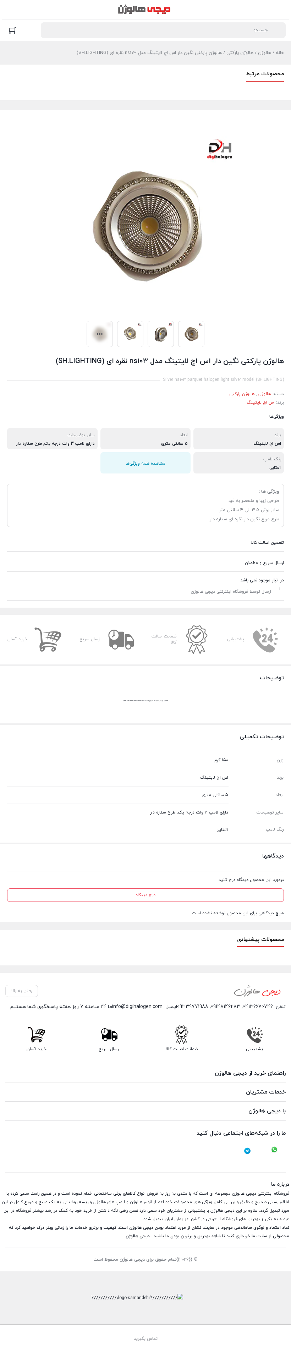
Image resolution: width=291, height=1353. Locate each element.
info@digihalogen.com (137, 1006)
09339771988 (192, 1006)
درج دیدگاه (145, 895)
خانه (280, 53)
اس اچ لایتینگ (261, 402)
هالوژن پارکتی (239, 53)
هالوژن (264, 53)
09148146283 (225, 1006)
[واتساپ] (274, 1150)
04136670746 (258, 1006)
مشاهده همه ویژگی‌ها (145, 463)
